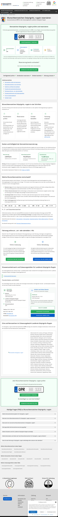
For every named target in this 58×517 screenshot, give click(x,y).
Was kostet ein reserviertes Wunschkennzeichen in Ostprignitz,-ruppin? (18, 423)
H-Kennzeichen (19, 219)
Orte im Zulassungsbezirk (10, 95)
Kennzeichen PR (29, 458)
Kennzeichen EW (5, 458)
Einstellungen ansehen (51, 512)
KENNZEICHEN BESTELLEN (21, 10)
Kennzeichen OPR (13, 315)
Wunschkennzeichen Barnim (7, 449)
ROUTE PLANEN (42, 308)
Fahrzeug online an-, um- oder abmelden (13, 91)
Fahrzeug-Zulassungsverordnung (23, 223)
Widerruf (20, 503)
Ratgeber (20, 500)
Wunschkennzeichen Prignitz (7, 452)
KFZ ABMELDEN (46, 10)
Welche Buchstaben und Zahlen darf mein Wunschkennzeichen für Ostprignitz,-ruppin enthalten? (24, 436)
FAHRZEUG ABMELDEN (42, 315)
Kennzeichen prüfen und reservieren (13, 82)
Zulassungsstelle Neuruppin (10, 276)
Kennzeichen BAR (38, 458)
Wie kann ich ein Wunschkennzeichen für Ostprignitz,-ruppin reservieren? (18, 418)
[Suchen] (56, 11)
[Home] (1, 15)
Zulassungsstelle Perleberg (45, 465)
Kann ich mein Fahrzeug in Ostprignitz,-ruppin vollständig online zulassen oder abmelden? (22, 440)
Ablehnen (42, 512)
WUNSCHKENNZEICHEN (7, 10)
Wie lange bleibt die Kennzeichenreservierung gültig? (14, 427)
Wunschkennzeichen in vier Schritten (13, 84)
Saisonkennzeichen (34, 219)
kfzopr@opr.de (10, 313)
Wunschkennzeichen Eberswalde (32, 449)
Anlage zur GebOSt (25, 170)
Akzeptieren (33, 512)
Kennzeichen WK (13, 458)
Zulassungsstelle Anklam (6, 468)
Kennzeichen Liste (22, 498)
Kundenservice (7, 499)
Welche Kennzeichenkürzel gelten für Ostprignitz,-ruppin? (15, 414)
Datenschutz (20, 502)
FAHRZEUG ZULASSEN (42, 311)
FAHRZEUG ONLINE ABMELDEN (42, 259)
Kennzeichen (5, 14)
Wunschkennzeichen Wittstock (19, 452)
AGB (19, 505)
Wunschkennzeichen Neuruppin (46, 449)
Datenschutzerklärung (44, 514)
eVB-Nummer (47, 137)
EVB (11, 12)
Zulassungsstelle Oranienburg (32, 465)
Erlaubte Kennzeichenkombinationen (13, 89)
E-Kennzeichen (26, 219)
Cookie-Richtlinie (36, 514)
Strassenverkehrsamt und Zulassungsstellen (14, 93)
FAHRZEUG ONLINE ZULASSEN (15, 259)
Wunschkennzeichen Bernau (19, 449)
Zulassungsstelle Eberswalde (7, 465)
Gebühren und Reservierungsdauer (12, 87)
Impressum (51, 514)
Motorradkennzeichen (43, 219)
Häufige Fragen (8, 98)
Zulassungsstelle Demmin (17, 468)
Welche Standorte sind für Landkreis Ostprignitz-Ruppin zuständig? (17, 431)
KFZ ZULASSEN (4, 12)
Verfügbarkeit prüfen (29, 42)
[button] (55, 502)
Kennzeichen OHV (21, 458)
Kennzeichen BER (46, 458)
